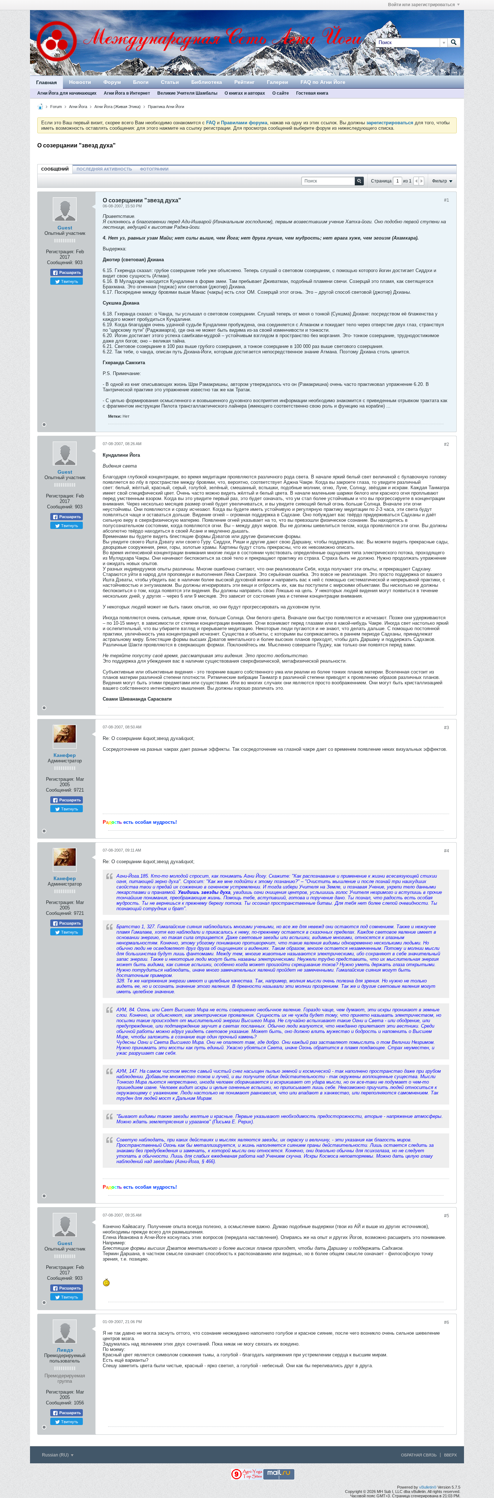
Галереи (277, 82)
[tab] (55, 169)
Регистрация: (60, 251)
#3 (446, 727)
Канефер (65, 755)
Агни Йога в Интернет (127, 93)
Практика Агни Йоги (166, 106)
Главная (46, 82)
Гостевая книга (312, 93)
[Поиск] (453, 42)
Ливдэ (65, 1350)
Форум (112, 82)
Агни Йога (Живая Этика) (117, 106)
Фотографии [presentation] (154, 169)
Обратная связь (418, 1455)
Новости (80, 82)
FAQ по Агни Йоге (323, 82)
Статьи (170, 82)
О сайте (280, 93)
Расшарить (69, 272)
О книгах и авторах (245, 93)
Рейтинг (244, 82)
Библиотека (206, 82)
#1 (446, 200)
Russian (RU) (56, 1455)
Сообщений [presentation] (55, 169)
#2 (446, 444)
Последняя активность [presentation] (104, 169)
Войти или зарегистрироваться (421, 4)
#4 (446, 850)
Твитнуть (69, 281)
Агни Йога (78, 106)
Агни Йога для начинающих (67, 93)
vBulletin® (427, 1487)
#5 (446, 1215)
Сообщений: (60, 262)
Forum (56, 106)
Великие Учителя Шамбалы (187, 93)
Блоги (141, 82)
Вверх (450, 1455)
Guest (65, 228)
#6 (446, 1322)
